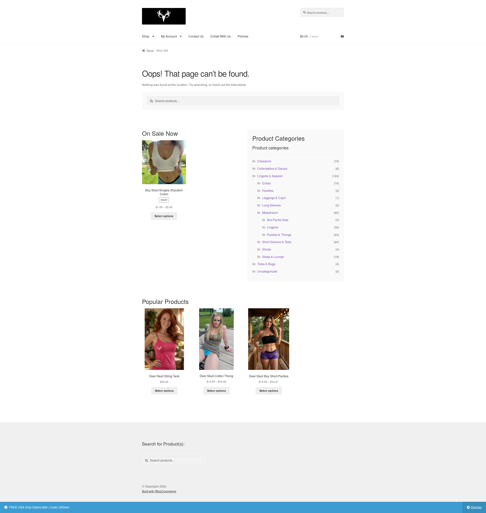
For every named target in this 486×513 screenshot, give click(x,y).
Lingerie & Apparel (269, 176)
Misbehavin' (270, 212)
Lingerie (272, 227)
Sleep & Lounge (273, 257)
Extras (266, 183)
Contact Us (196, 36)
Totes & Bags (266, 264)
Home (150, 50)
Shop (145, 36)
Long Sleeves (271, 205)
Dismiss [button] (476, 507)
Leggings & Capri (274, 198)
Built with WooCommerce (159, 491)
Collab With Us (220, 36)
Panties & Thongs (279, 234)
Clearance (264, 161)
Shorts (266, 249)
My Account (169, 36)
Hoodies (268, 190)
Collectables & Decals (272, 168)
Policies (242, 36)
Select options (164, 216)
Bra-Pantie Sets (277, 220)
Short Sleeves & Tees (276, 242)
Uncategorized (267, 271)
